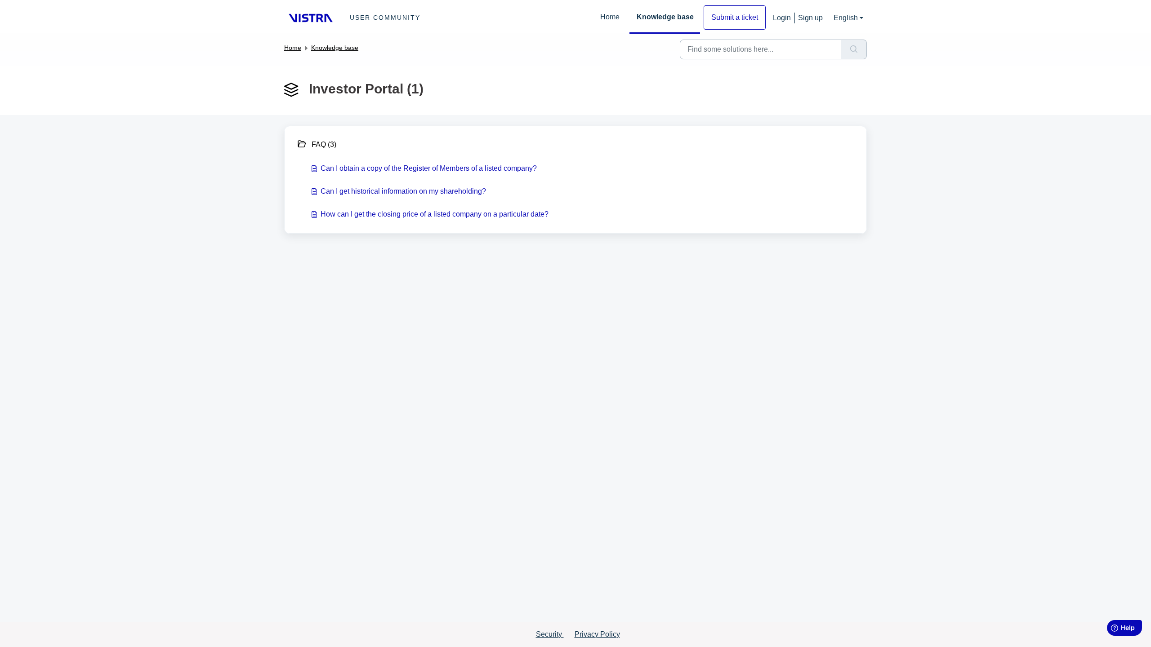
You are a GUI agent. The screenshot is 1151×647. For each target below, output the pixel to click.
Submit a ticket (734, 17)
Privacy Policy (597, 634)
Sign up (810, 18)
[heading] (433, 143)
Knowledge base (665, 17)
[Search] (854, 49)
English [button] (846, 18)
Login (782, 18)
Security (550, 634)
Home (610, 17)
